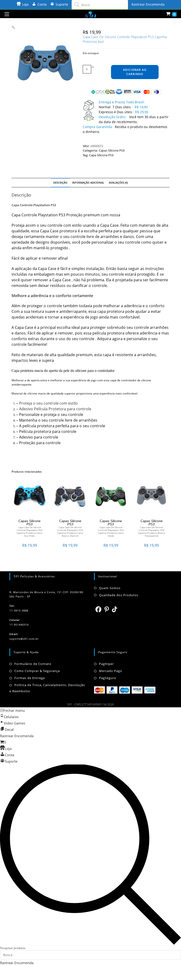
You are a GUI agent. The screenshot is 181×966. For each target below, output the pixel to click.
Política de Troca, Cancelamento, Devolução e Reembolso (47, 688)
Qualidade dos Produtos (118, 595)
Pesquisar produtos (12, 948)
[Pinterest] (106, 609)
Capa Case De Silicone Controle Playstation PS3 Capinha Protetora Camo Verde (111, 531)
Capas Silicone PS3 (111, 150)
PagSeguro (107, 678)
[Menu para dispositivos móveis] (6, 13)
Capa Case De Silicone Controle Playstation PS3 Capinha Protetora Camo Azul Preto (29, 531)
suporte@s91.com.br (24, 638)
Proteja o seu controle (39, 403)
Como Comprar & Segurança (37, 671)
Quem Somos (109, 588)
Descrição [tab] (60, 182)
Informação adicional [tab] (88, 182)
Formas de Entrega (29, 678)
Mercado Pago (110, 671)
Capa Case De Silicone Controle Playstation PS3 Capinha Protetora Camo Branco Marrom (70, 531)
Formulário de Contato (32, 664)
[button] (13, 27)
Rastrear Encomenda (148, 4)
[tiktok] (114, 609)
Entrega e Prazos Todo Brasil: (122, 102)
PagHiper (106, 664)
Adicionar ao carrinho (134, 72)
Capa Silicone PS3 (101, 155)
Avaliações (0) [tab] (118, 182)
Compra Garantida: (98, 127)
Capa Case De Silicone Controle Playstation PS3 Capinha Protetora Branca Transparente (151, 531)
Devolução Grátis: (113, 117)
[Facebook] (98, 609)
